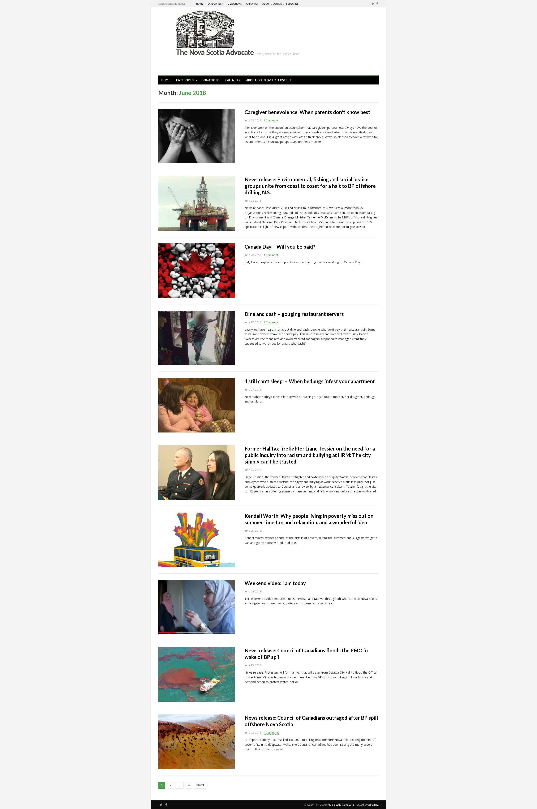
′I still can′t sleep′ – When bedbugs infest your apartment (310, 381)
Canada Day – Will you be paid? (280, 247)
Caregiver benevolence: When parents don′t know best (307, 112)
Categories (214, 3)
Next (200, 785)
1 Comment (271, 120)
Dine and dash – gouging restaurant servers (294, 314)
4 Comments (271, 732)
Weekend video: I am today (275, 583)
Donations (235, 3)
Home (199, 3)
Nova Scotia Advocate (340, 804)
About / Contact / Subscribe (280, 3)
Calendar (252, 3)
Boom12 (373, 804)
